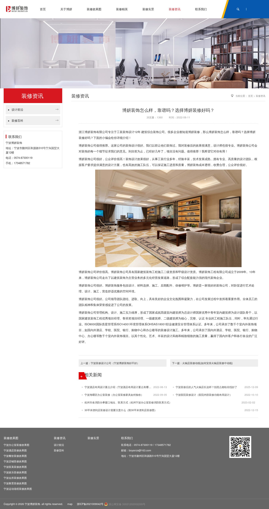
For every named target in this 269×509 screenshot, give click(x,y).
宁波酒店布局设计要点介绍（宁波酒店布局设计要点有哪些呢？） (119, 387)
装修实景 (93, 438)
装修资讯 (260, 96)
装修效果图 (11, 438)
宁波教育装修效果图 (15, 483)
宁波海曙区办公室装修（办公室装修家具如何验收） (114, 394)
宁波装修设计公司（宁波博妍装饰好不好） (115, 363)
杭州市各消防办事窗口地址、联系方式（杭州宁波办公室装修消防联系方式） (128, 402)
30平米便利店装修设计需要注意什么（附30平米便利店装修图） (121, 410)
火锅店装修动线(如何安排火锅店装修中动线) (207, 363)
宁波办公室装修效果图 (16, 445)
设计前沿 (17, 109)
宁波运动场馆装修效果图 (18, 489)
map (69, 504)
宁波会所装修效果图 (15, 478)
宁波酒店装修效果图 (15, 450)
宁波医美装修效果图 (15, 467)
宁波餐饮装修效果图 (15, 456)
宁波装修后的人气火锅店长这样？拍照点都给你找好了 (206, 387)
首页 (250, 96)
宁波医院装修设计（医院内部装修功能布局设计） (204, 394)
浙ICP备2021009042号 (90, 504)
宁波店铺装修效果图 (15, 461)
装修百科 (17, 120)
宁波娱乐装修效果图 (15, 472)
